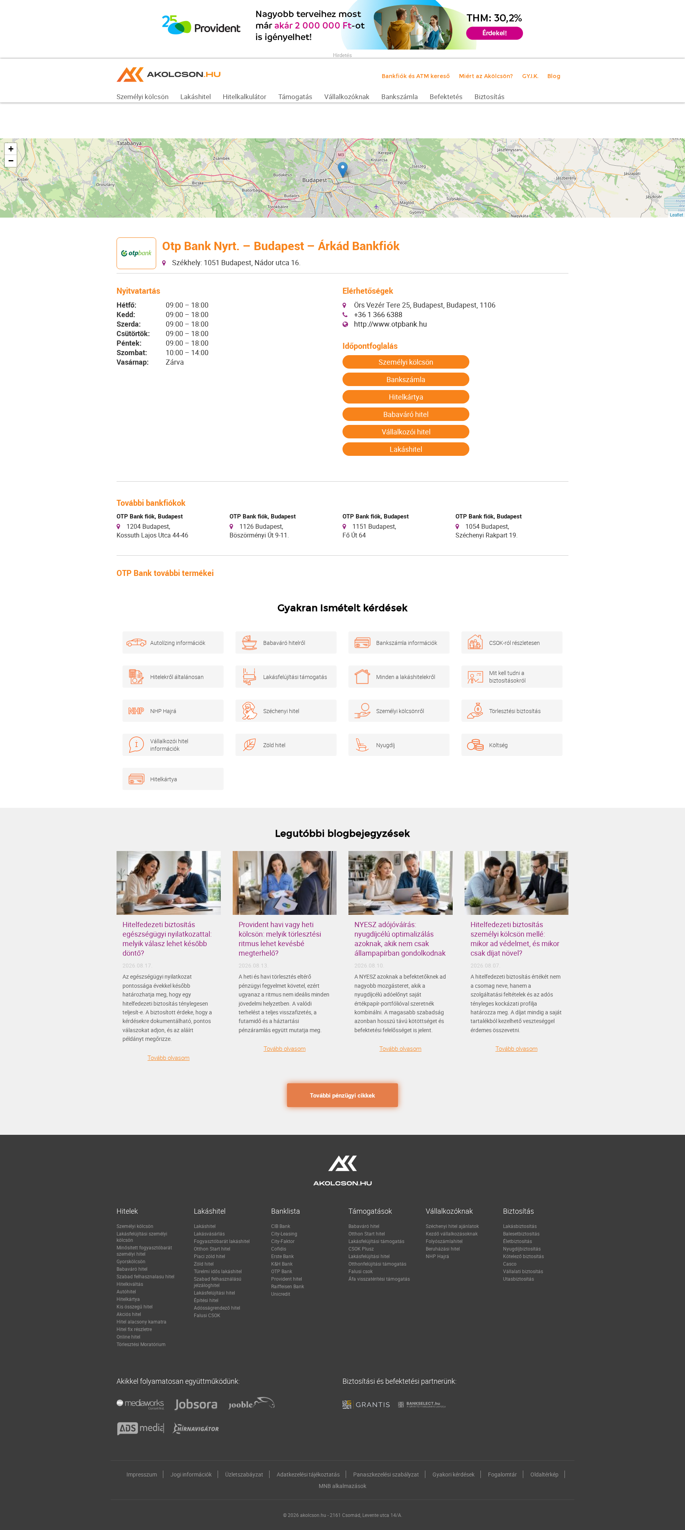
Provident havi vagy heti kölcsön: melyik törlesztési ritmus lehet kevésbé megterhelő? (280, 939)
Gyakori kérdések (453, 1474)
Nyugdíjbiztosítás (522, 1248)
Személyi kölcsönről (400, 711)
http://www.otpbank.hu (390, 324)
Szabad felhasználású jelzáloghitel (217, 1282)
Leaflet (676, 214)
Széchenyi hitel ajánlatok (452, 1226)
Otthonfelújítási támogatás (377, 1263)
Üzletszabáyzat (244, 1474)
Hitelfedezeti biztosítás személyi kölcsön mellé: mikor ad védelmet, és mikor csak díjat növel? (515, 939)
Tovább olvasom (168, 1057)
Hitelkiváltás (130, 1284)
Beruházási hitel (443, 1248)
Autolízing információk (177, 642)
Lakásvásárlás (209, 1233)
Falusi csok (360, 1271)
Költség (498, 745)
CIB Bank (280, 1226)
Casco (510, 1263)
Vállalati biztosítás (523, 1271)
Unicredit (280, 1294)
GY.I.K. (530, 76)
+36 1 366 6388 (378, 314)
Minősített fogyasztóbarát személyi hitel (144, 1250)
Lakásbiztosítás (520, 1226)
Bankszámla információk (406, 642)
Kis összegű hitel (135, 1306)
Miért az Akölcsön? (486, 76)
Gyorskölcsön (131, 1261)
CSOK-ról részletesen (514, 642)
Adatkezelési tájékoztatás (308, 1474)
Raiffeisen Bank (287, 1286)
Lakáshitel (406, 449)
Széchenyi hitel (281, 711)
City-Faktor (283, 1241)
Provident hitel (286, 1279)
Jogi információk (191, 1474)
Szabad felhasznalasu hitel (145, 1276)
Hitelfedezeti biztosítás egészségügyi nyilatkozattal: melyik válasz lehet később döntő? (167, 939)
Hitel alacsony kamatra (141, 1321)
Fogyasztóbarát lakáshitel (222, 1241)
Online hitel (128, 1336)
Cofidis (278, 1248)
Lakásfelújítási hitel (214, 1292)
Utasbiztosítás (518, 1279)
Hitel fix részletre (134, 1329)
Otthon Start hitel (212, 1248)
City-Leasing (284, 1233)
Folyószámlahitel (444, 1241)
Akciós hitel (129, 1314)
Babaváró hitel (406, 414)
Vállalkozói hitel (406, 431)
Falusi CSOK (207, 1315)
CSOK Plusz (361, 1248)
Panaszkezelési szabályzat (386, 1474)
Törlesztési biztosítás (515, 711)
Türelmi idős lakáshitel (218, 1271)
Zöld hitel (274, 745)
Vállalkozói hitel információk (169, 744)
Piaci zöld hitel (209, 1256)
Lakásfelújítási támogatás (295, 677)
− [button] (10, 161)
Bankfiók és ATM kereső (416, 76)
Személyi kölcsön (406, 362)
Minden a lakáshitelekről (405, 677)
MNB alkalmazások (342, 1486)
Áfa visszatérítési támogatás (379, 1279)
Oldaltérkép (544, 1474)
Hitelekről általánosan (177, 677)
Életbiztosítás (517, 1241)
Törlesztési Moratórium (141, 1344)
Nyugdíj (385, 745)
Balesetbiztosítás (521, 1233)
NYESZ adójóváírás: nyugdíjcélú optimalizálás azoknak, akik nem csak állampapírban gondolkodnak (400, 939)
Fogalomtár (502, 1474)
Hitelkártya (406, 397)
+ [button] (10, 149)
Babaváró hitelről (284, 642)
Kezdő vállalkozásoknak (452, 1233)
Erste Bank (282, 1256)
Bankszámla (406, 379)
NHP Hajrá (163, 711)
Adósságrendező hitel (217, 1307)
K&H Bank (282, 1263)
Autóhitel (126, 1291)
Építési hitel (206, 1300)
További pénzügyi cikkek (342, 1095)
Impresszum (141, 1474)
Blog (554, 76)
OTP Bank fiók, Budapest (150, 516)
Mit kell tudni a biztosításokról (507, 676)
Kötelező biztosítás (523, 1256)
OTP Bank (281, 1271)
